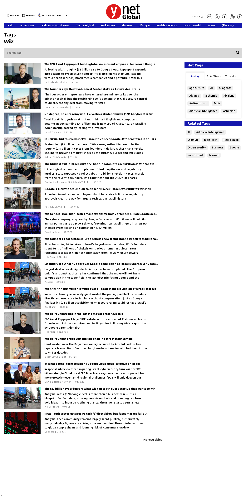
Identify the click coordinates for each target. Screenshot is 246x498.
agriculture (196, 88)
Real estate (231, 140)
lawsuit (214, 155)
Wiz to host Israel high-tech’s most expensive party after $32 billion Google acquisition (105, 214)
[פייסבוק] (224, 16)
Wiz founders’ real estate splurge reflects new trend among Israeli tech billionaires (102, 239)
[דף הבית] (123, 18)
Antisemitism (198, 103)
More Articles (152, 440)
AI (211, 88)
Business (217, 148)
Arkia (217, 103)
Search (196, 16)
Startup (193, 140)
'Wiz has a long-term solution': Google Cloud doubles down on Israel (92, 364)
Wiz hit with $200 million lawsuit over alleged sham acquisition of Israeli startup (100, 289)
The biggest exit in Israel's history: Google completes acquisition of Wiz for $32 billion (104, 164)
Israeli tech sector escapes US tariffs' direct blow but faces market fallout (96, 414)
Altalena (229, 96)
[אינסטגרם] (232, 16)
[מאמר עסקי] (24, 73)
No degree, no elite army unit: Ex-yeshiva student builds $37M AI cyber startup (99, 114)
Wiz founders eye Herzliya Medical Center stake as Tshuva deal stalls (92, 89)
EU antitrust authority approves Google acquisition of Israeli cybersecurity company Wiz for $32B (112, 264)
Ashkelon (229, 111)
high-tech (210, 140)
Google (234, 148)
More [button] (226, 25)
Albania (194, 96)
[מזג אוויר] (39, 16)
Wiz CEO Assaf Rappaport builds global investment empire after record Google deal (103, 64)
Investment (195, 155)
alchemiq (211, 96)
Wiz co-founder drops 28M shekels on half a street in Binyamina (88, 339)
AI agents (225, 88)
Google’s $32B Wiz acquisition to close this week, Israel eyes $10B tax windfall (97, 189)
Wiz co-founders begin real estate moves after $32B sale (83, 314)
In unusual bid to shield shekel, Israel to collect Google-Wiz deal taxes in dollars (100, 139)
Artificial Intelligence (203, 111)
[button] (66, 15)
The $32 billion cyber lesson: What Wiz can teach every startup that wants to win (99, 389)
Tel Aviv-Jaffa (54, 15)
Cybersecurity (197, 148)
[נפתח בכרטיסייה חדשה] (209, 16)
